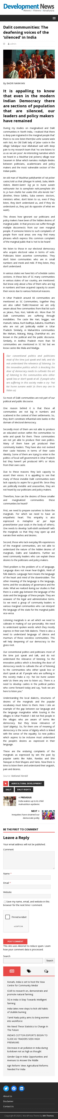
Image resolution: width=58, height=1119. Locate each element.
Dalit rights (24, 789)
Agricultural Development (26, 783)
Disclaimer (8, 1101)
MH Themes (48, 1115)
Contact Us (8, 1106)
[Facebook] (14, 1088)
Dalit (8, 789)
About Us (7, 1096)
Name (6, 873)
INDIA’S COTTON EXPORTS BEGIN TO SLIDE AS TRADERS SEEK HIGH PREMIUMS (27, 1039)
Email (6, 882)
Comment (8, 849)
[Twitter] (6, 1088)
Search (6, 956)
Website (7, 892)
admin (13, 43)
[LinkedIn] (21, 1088)
